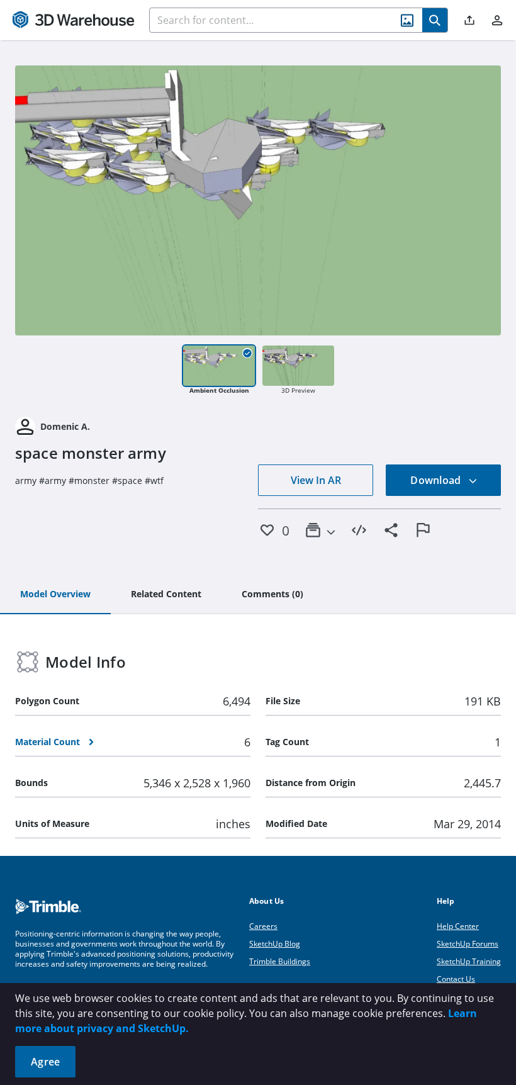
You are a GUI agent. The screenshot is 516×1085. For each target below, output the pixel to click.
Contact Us (456, 979)
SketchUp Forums (467, 943)
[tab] (55, 594)
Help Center (458, 926)
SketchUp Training (469, 961)
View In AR (316, 480)
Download (436, 480)
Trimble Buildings (279, 961)
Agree (45, 1062)
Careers (263, 926)
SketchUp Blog (274, 943)
